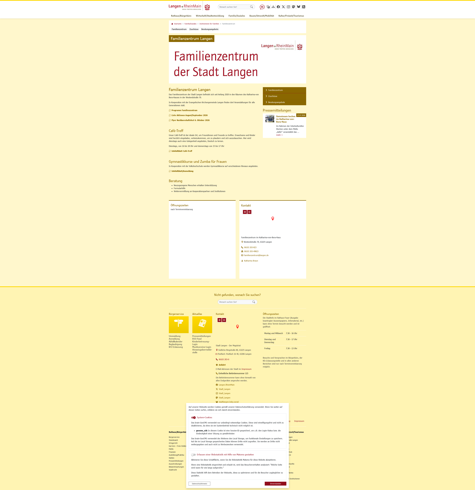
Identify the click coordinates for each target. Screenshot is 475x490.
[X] (283, 7)
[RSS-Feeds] (303, 7)
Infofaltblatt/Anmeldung (182, 171)
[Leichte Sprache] (262, 7)
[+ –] (272, 220)
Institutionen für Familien (209, 24)
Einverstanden (275, 484)
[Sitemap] (273, 7)
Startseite (177, 24)
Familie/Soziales (190, 24)
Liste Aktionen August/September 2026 (190, 115)
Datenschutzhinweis (199, 484)
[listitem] (284, 90)
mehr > (279, 135)
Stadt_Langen (224, 389)
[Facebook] (278, 7)
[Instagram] (288, 7)
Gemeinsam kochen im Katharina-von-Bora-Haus (285, 119)
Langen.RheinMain (227, 385)
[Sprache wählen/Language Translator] (268, 7)
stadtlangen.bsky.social (229, 402)
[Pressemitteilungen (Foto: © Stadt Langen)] (202, 324)
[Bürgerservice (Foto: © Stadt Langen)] (179, 324)
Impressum (246, 369)
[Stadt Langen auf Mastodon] (293, 7)
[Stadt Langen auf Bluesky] (298, 7)
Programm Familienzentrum (184, 110)
